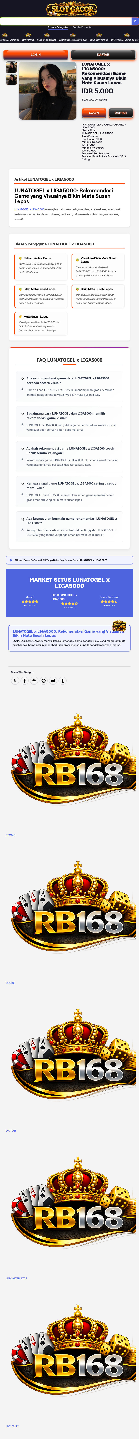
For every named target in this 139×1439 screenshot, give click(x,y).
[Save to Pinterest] (43, 680)
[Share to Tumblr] (62, 680)
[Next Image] (73, 91)
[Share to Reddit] (53, 680)
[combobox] (66, 21)
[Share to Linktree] (34, 680)
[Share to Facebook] (25, 680)
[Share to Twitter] (15, 680)
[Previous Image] (21, 91)
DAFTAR (103, 54)
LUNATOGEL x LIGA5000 (29, 209)
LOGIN (36, 54)
